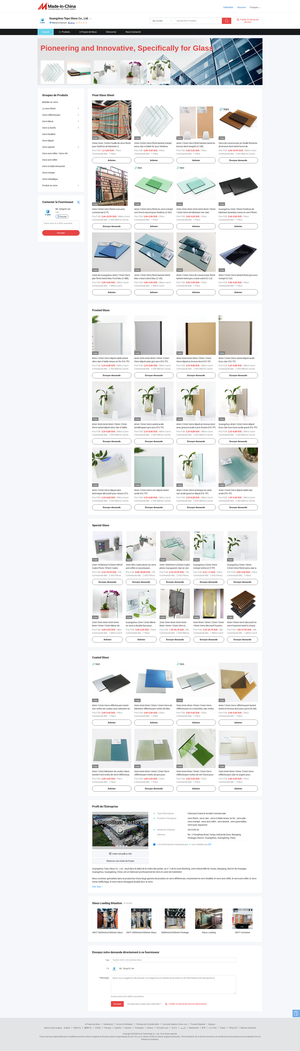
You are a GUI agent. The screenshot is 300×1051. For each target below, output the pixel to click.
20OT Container (242, 932)
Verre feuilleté (48, 134)
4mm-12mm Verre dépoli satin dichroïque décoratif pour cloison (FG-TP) (110, 493)
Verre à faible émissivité (53, 166)
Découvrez (111, 31)
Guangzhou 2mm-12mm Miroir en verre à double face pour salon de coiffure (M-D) (141, 625)
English (67, 1027)
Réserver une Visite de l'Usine (120, 860)
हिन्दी (203, 1027)
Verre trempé (48, 172)
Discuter (63, 216)
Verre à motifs (49, 127)
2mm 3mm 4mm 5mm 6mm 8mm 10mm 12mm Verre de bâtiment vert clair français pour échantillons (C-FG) (195, 212)
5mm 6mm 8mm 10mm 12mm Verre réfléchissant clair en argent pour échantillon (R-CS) (236, 774)
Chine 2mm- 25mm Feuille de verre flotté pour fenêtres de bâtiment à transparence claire (111, 146)
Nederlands (194, 1027)
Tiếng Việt (233, 1027)
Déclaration (108, 1024)
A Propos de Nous (88, 31)
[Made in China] (58, 6)
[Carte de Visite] (78, 202)
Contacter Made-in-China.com (174, 1024)
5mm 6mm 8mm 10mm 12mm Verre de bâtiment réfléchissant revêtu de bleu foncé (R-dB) (153, 708)
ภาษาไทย (213, 1027)
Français (107, 1027)
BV (209, 844)
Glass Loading (209, 932)
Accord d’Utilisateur (124, 1024)
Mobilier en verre (50, 102)
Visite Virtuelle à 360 (122, 853)
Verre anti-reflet (49, 159)
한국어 (174, 1027)
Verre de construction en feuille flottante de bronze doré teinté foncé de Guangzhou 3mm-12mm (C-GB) (238, 146)
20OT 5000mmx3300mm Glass (141, 932)
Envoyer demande (238, 160)
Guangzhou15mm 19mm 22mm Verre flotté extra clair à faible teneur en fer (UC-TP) (241, 568)
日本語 (98, 1027)
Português (139, 1027)
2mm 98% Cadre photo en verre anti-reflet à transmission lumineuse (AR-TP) (141, 568)
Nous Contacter (133, 31)
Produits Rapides (198, 1024)
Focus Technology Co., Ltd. (148, 1033)
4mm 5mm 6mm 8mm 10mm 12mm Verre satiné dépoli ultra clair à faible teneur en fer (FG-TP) (109, 427)
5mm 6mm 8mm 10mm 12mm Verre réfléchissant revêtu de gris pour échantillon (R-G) (151, 774)
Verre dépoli (48, 140)
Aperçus (211, 1024)
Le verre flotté (48, 108)
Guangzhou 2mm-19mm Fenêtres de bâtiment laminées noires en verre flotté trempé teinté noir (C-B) (238, 212)
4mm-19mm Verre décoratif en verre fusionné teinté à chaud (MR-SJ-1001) (242, 625)
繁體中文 (88, 1027)
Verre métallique (50, 179)
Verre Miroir (47, 121)
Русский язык (162, 1027)
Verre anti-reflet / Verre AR (55, 153)
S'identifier (228, 7)
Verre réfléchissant (51, 114)
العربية (183, 1027)
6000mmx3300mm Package (175, 932)
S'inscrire (241, 7)
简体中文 (77, 1027)
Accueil (45, 31)
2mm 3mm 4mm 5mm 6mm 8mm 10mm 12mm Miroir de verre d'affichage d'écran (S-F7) (107, 625)
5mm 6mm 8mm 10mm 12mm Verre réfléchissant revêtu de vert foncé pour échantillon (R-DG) (194, 774)
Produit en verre (50, 185)
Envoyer (117, 1003)
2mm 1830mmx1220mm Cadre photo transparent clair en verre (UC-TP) (175, 568)
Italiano (150, 1027)
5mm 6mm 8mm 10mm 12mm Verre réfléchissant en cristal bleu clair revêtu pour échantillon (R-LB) (195, 708)
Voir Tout (96, 886)
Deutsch (128, 1027)
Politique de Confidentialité (147, 1024)
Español (118, 1027)
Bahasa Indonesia (248, 1027)
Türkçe (222, 1027)
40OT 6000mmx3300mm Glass (107, 932)
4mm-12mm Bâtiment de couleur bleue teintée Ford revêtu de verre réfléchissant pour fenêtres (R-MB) (111, 774)
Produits (66, 31)
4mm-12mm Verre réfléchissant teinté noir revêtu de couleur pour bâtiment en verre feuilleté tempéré (111, 708)
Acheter (112, 160)
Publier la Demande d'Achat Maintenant (186, 1003)
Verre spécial (48, 146)
